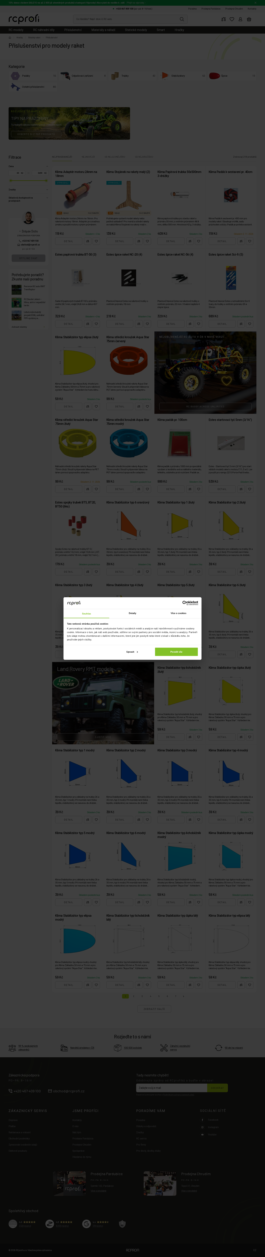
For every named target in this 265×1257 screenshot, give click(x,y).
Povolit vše (176, 651)
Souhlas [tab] (86, 613)
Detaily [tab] (132, 613)
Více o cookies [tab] (178, 613)
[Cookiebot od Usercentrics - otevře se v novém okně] (184, 603)
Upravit (130, 651)
